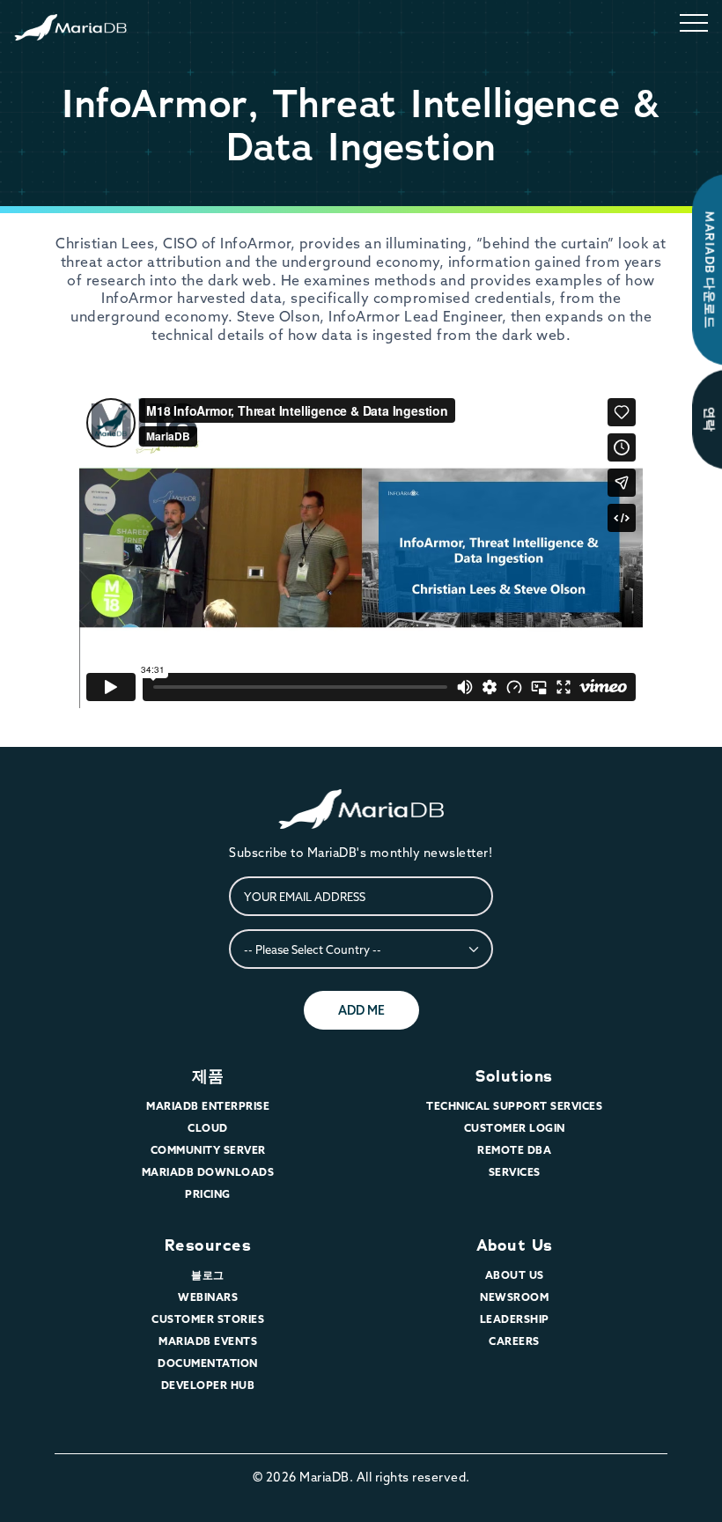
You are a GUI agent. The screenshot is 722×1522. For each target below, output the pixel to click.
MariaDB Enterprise (207, 1105)
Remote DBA (514, 1149)
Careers (514, 1341)
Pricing (208, 1194)
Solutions (514, 1076)
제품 (208, 1076)
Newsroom (514, 1297)
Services (515, 1171)
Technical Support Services (514, 1105)
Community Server (208, 1149)
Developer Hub (208, 1385)
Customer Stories (207, 1319)
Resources (208, 1245)
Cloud (208, 1127)
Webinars (208, 1297)
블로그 (208, 1275)
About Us (514, 1245)
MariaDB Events (207, 1341)
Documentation (208, 1363)
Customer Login (514, 1127)
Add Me (361, 1010)
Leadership (514, 1319)
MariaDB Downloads (208, 1171)
